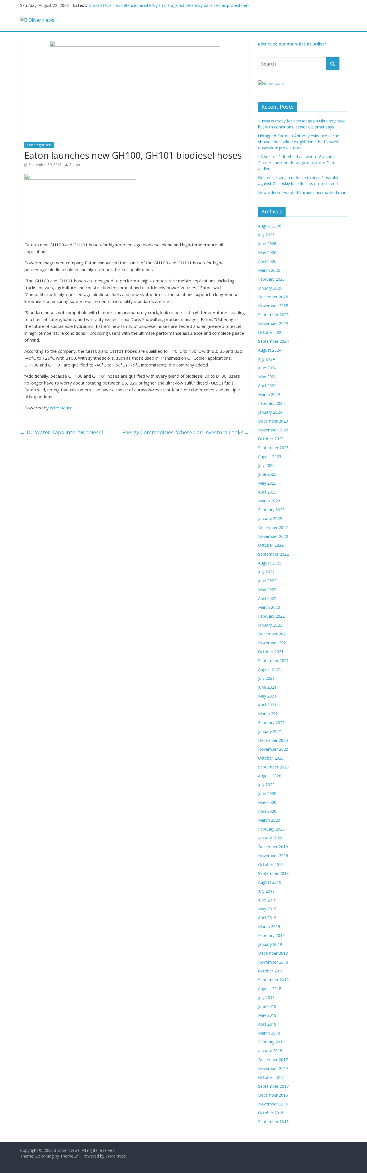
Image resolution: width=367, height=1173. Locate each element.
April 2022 (267, 598)
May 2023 (267, 483)
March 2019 (269, 926)
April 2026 (267, 261)
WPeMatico (61, 408)
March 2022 (269, 607)
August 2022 (269, 563)
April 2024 (267, 385)
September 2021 (273, 660)
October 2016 (271, 1112)
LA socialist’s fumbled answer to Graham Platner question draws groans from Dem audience (296, 162)
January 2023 (270, 518)
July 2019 (266, 891)
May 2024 (267, 376)
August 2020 (269, 775)
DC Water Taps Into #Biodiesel (61, 432)
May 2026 (267, 252)
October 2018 (271, 971)
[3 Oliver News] (37, 20)
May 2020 (267, 802)
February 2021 (271, 722)
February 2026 (271, 279)
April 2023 (267, 492)
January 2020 (270, 838)
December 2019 (273, 846)
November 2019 (273, 855)
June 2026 (267, 243)
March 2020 (269, 820)
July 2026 (266, 234)
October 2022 (271, 545)
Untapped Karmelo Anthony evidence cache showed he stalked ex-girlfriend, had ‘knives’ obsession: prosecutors (298, 141)
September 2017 (273, 1086)
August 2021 (269, 669)
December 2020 (273, 740)
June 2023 (267, 474)
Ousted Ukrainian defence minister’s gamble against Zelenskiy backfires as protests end (169, 5)
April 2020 (267, 811)
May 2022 (267, 589)
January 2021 (270, 731)
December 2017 (273, 1059)
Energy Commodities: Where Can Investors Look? (185, 432)
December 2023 (273, 421)
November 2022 (273, 536)
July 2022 (266, 571)
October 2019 (271, 864)
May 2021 (267, 696)
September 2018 (273, 979)
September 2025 (273, 314)
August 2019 (269, 882)
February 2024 (271, 403)
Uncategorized (39, 144)
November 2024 (273, 323)
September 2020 (273, 767)
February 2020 (271, 829)
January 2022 (270, 625)
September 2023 (273, 447)
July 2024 (266, 359)
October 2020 (271, 758)
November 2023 (273, 430)
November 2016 (273, 1104)
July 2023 (266, 465)
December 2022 (273, 527)
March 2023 (269, 501)
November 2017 (273, 1068)
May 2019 (267, 909)
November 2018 (273, 962)
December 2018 (273, 953)
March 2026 (269, 270)
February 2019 (271, 935)
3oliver (75, 164)
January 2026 (270, 288)
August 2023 (269, 456)
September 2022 (273, 554)
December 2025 (273, 297)
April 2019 (267, 917)
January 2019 (270, 944)
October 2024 (271, 332)
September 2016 (273, 1121)
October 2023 (271, 438)
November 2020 (273, 749)
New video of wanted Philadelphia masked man (302, 192)
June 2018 (267, 1006)
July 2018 (266, 997)
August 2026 (269, 226)
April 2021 (267, 705)
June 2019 (267, 900)
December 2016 (273, 1095)
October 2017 (271, 1077)
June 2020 (267, 793)
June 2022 (267, 580)
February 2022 (271, 616)
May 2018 (267, 1015)
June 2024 (267, 367)
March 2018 (269, 1033)
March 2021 (269, 713)
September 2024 (273, 341)
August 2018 (269, 988)
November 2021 (273, 642)
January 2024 (270, 412)
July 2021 (266, 678)
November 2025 (273, 305)
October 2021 (271, 651)
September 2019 (273, 873)
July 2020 (266, 784)
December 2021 (273, 634)
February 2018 (271, 1042)
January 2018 (270, 1050)
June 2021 (267, 687)
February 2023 (271, 509)
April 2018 (267, 1024)
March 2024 (269, 394)
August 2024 (269, 350)
